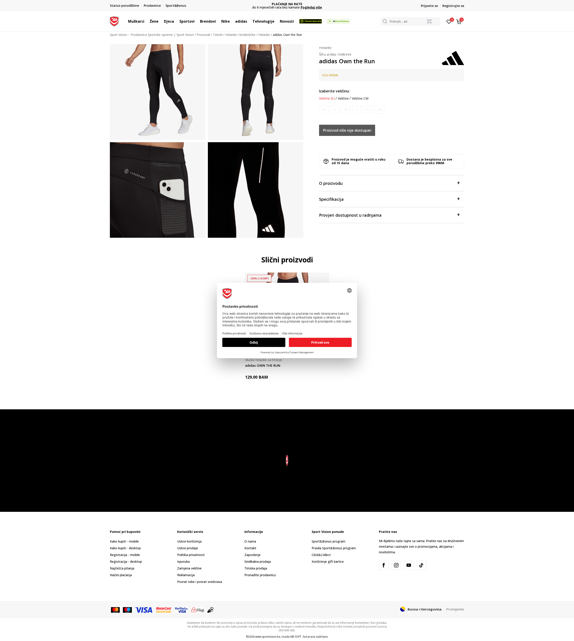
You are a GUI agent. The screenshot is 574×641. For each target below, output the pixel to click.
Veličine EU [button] (327, 98)
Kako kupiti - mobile (124, 541)
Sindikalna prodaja (257, 561)
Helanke (264, 35)
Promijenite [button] (455, 609)
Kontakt (250, 548)
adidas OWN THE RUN (262, 365)
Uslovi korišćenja (189, 541)
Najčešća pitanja (122, 568)
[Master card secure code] (164, 609)
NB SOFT (295, 637)
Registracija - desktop (126, 561)
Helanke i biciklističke (240, 35)
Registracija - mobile (125, 555)
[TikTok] (421, 565)
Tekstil (217, 35)
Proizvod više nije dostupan (347, 130)
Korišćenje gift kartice (328, 561)
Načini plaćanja (121, 575)
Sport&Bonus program (328, 541)
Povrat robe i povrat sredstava (199, 582)
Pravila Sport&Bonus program (334, 548)
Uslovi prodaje (187, 548)
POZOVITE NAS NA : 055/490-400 (307, 4)
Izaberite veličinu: (334, 91)
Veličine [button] (343, 98)
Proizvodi (203, 35)
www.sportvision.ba (267, 637)
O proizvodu (331, 183)
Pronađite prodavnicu (260, 575)
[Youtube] (408, 565)
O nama (250, 541)
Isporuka (183, 561)
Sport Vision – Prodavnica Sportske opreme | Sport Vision (152, 35)
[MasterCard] (115, 609)
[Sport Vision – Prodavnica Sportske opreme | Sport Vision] (114, 20)
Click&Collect (321, 555)
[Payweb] (197, 609)
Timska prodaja (255, 568)
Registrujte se (453, 6)
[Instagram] (396, 565)
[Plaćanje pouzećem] (210, 609)
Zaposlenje (252, 555)
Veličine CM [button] (360, 98)
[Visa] (144, 609)
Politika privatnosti (190, 555)
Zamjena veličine (189, 568)
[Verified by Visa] (181, 609)
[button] (146, 21)
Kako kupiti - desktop (125, 548)
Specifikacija (331, 199)
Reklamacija (186, 575)
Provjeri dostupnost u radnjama (350, 215)
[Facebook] (383, 565)
